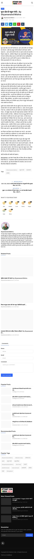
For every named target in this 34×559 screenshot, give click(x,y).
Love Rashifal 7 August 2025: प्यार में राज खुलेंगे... (22, 499)
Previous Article (18, 181)
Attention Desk (16, 406)
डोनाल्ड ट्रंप (27, 458)
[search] (32, 2)
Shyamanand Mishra (11, 170)
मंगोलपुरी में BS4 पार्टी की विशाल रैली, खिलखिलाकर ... (22, 422)
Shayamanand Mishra (7, 464)
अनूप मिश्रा (16, 461)
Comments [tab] (5, 343)
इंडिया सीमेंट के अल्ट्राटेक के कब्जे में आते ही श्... (21, 396)
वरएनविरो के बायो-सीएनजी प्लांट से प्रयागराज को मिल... (21, 414)
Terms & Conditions (6, 555)
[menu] (2, 2)
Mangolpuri (10, 471)
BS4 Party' (18, 464)
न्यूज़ (3, 471)
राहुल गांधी (22, 170)
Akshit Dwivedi (5, 468)
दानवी (25, 464)
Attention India (19, 458)
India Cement (15, 468)
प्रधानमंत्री (28, 170)
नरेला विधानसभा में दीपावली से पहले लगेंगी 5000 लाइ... (21, 389)
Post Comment (7, 375)
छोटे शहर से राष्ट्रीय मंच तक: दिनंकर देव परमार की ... (22, 405)
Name (2, 348)
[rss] (3, 543)
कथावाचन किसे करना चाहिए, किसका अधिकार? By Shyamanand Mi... (17, 332)
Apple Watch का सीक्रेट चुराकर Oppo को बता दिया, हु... (22, 516)
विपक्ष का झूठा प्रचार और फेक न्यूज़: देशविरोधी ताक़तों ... (14, 304)
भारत (3, 461)
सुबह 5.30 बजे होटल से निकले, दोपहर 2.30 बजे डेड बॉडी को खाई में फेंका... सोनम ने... (17, 191)
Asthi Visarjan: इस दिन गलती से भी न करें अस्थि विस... (22, 508)
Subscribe (29, 535)
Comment (4, 362)
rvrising (14, 391)
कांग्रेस (7, 173)
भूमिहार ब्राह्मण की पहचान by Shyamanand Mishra (14, 278)
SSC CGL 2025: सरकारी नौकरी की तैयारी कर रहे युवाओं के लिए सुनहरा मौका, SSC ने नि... (17, 184)
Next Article (16, 188)
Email (2, 355)
